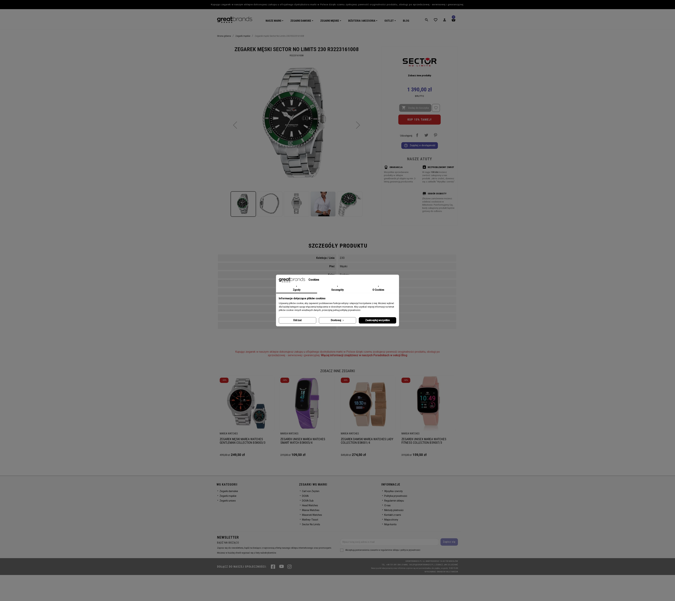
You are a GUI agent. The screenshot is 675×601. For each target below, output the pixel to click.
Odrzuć (297, 320)
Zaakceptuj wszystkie (377, 320)
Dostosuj (336, 320)
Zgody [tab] (296, 289)
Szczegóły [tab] (337, 289)
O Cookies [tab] (378, 289)
